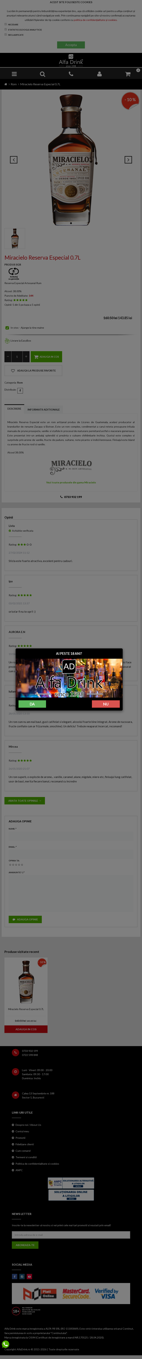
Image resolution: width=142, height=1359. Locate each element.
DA (32, 704)
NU (106, 704)
